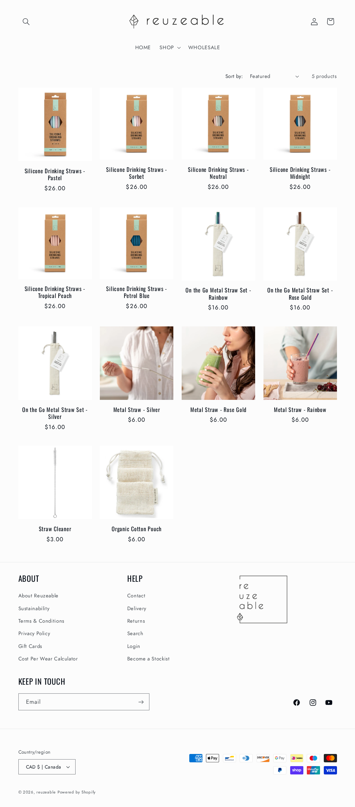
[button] (26, 21)
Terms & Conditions (41, 621)
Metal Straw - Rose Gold (218, 409)
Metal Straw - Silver (136, 409)
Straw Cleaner (55, 528)
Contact (136, 595)
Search (135, 633)
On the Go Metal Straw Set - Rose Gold (300, 294)
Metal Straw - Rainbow (300, 409)
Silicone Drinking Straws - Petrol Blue (136, 292)
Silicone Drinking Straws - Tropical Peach (55, 292)
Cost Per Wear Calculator (48, 659)
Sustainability (34, 608)
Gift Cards (30, 646)
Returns (136, 621)
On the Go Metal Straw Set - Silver (55, 413)
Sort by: (234, 76)
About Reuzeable (38, 595)
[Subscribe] (141, 701)
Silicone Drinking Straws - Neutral (218, 173)
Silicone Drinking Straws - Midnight (300, 173)
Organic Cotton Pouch (137, 528)
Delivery (136, 608)
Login (133, 646)
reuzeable (46, 792)
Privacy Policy (34, 633)
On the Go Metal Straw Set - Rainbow (218, 294)
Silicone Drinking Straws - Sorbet (136, 173)
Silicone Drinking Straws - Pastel (55, 174)
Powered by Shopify (77, 792)
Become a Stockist (148, 659)
